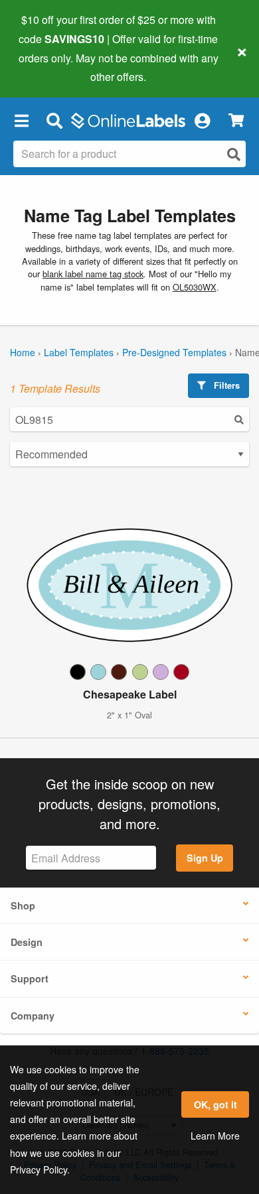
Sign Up (205, 857)
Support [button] (29, 978)
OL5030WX (194, 287)
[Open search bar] (54, 120)
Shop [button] (23, 905)
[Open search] (234, 154)
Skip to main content (48, 67)
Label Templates (79, 352)
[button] (21, 120)
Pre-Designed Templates (174, 352)
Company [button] (32, 1015)
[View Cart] (236, 120)
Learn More (215, 1135)
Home (22, 352)
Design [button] (27, 942)
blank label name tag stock (93, 273)
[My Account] (201, 120)
